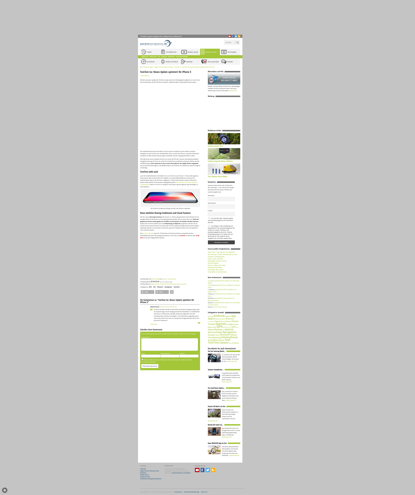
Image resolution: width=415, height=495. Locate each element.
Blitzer (224, 319)
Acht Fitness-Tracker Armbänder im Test (222, 254)
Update (224, 342)
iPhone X (160, 287)
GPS (150, 287)
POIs (210, 337)
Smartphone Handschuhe (217, 272)
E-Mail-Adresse (165, 353)
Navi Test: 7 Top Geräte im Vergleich (221, 252)
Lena (209, 281)
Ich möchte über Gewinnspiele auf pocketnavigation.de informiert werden (220, 220)
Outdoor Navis (145, 477)
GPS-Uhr (226, 327)
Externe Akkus (213, 263)
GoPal (214, 327)
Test (227, 340)
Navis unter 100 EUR (215, 259)
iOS (154, 287)
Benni (164, 279)
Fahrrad (218, 321)
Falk (223, 321)
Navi (220, 332)
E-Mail (210, 211)
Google (230, 324)
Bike (220, 319)
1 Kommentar (144, 76)
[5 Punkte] (158, 281)
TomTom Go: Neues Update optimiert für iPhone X (198, 67)
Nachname (212, 203)
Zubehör (235, 343)
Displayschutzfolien (215, 267)
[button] (147, 292)
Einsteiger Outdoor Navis (217, 261)
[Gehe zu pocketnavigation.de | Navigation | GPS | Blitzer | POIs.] (141, 67)
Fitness (228, 321)
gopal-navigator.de (154, 36)
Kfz (223, 330)
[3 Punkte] (155, 281)
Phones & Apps (148, 67)
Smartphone (229, 337)
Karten (218, 329)
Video (230, 343)
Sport (222, 340)
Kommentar (145, 337)
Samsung (216, 337)
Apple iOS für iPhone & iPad (163, 67)
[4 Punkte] (157, 281)
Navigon (211, 335)
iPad (237, 327)
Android (219, 316)
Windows (143, 473)
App (233, 316)
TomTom (177, 67)
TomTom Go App (148, 233)
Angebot (228, 316)
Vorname (211, 195)
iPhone (211, 329)
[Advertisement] (192, 17)
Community (211, 321)
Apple (211, 318)
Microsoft (212, 332)
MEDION (229, 329)
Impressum (178, 492)
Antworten (154, 324)
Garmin (221, 324)
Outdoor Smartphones (216, 257)
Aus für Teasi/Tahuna (220, 307)
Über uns (204, 492)
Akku (209, 316)
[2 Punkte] (153, 281)
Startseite (143, 36)
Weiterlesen (231, 361)
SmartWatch (213, 340)
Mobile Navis (144, 475)
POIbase (233, 335)
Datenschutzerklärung (191, 492)
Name (143, 353)
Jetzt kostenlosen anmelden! (181, 473)
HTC (230, 327)
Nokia (217, 335)
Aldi (212, 316)
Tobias (210, 285)
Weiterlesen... (233, 91)
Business (230, 318)
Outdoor (224, 334)
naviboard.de (167, 36)
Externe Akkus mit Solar (217, 265)
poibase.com (177, 36)
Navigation (168, 287)
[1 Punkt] (151, 281)
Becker (216, 319)
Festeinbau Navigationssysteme (150, 479)
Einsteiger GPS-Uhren (216, 270)
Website (182, 353)
